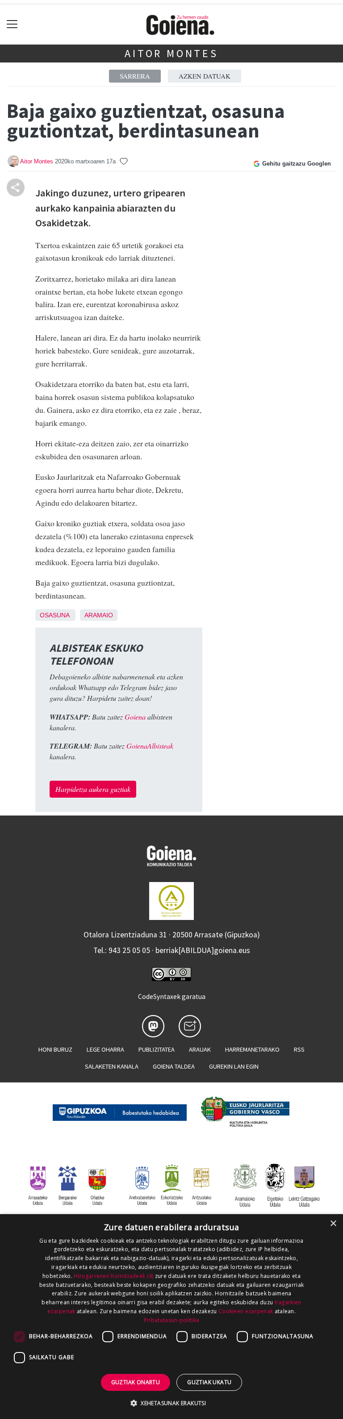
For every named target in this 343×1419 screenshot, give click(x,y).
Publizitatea (156, 1049)
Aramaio (98, 615)
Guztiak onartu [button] (135, 1382)
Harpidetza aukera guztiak (92, 789)
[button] (171, 1403)
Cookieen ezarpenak (245, 1311)
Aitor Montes (171, 53)
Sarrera (135, 75)
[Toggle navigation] (12, 24)
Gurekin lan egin (234, 1066)
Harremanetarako (252, 1049)
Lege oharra (105, 1049)
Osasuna (54, 615)
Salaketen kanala (111, 1066)
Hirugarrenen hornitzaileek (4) (113, 1276)
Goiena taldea (174, 1066)
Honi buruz (55, 1049)
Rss (299, 1049)
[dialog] (171, 1316)
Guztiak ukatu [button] (209, 1382)
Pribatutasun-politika (171, 1320)
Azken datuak (204, 75)
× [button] (333, 1223)
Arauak (200, 1049)
